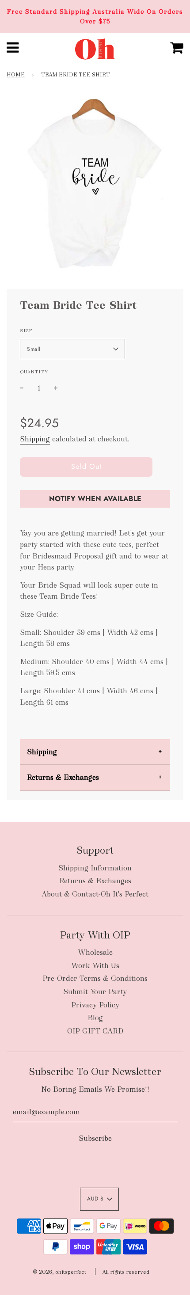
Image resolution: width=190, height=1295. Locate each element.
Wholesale (95, 952)
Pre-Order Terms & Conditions (95, 978)
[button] (72, 349)
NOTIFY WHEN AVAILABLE (95, 499)
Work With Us (95, 965)
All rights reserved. (126, 1272)
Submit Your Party (95, 991)
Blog (95, 1017)
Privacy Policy (95, 1005)
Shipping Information (95, 868)
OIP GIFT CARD (95, 1031)
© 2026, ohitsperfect (59, 1272)
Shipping (35, 439)
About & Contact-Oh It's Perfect (95, 894)
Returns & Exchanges (63, 777)
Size (26, 330)
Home (16, 74)
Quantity (34, 371)
